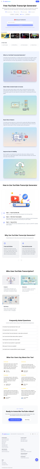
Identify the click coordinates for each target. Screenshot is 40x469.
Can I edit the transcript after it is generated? (11, 342)
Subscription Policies (5, 464)
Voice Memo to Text (5, 444)
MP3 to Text (3, 443)
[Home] (7, 1)
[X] (31, 434)
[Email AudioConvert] (35, 434)
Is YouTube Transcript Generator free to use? (11, 326)
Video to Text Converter (5, 440)
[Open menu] (1, 1)
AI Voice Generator (4, 450)
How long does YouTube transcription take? (11, 339)
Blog (2, 461)
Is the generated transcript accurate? (10, 330)
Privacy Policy (4, 462)
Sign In (37, 1)
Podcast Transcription (5, 447)
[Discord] (33, 434)
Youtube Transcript (23, 454)
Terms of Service (4, 463)
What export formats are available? (9, 346)
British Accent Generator (5, 451)
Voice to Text (3, 442)
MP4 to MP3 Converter (24, 441)
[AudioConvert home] (6, 434)
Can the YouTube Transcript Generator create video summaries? (15, 333)
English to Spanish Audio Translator (26, 451)
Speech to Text (4, 441)
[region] (20, 249)
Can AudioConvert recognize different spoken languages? (14, 349)
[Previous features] (19, 260)
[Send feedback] (37, 434)
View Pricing (27, 419)
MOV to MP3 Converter (24, 440)
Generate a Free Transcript (15, 419)
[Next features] (21, 260)
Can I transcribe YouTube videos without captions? (12, 336)
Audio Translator (23, 450)
